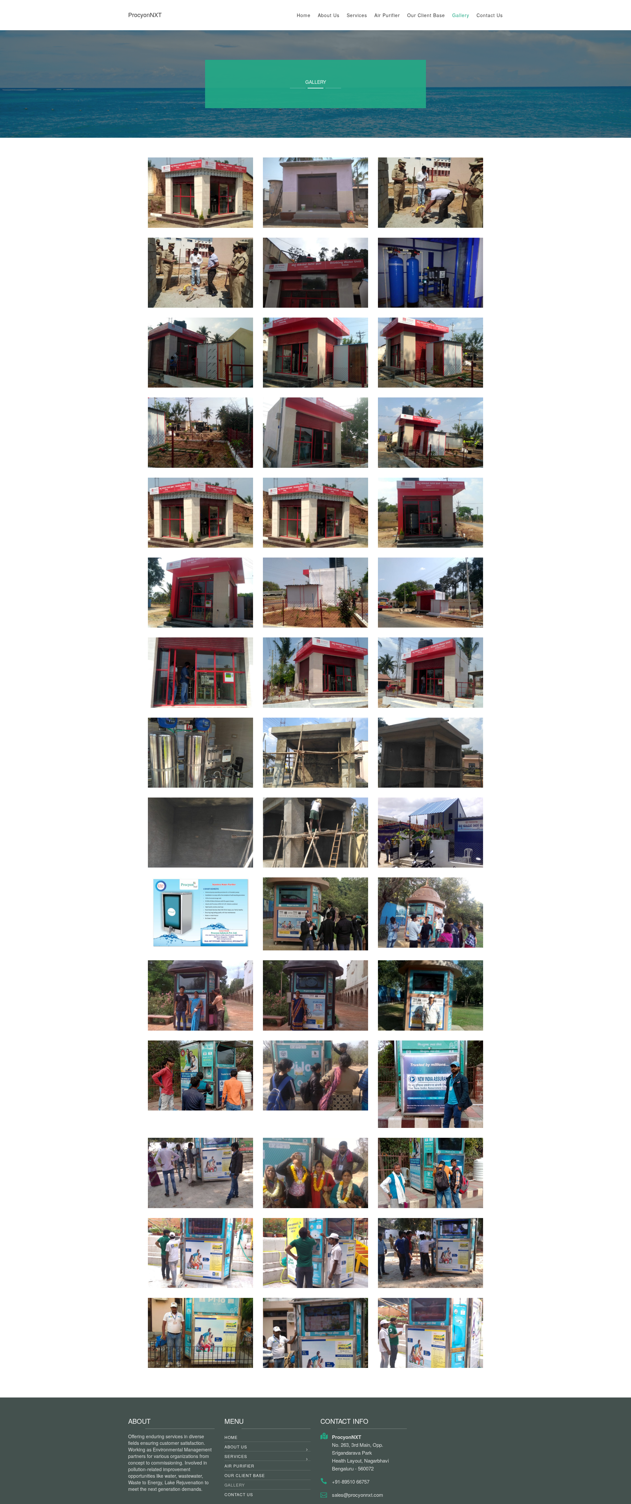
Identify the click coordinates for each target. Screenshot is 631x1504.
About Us (328, 15)
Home (304, 15)
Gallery (460, 15)
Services (357, 15)
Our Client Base (426, 15)
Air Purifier (387, 15)
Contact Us (490, 15)
